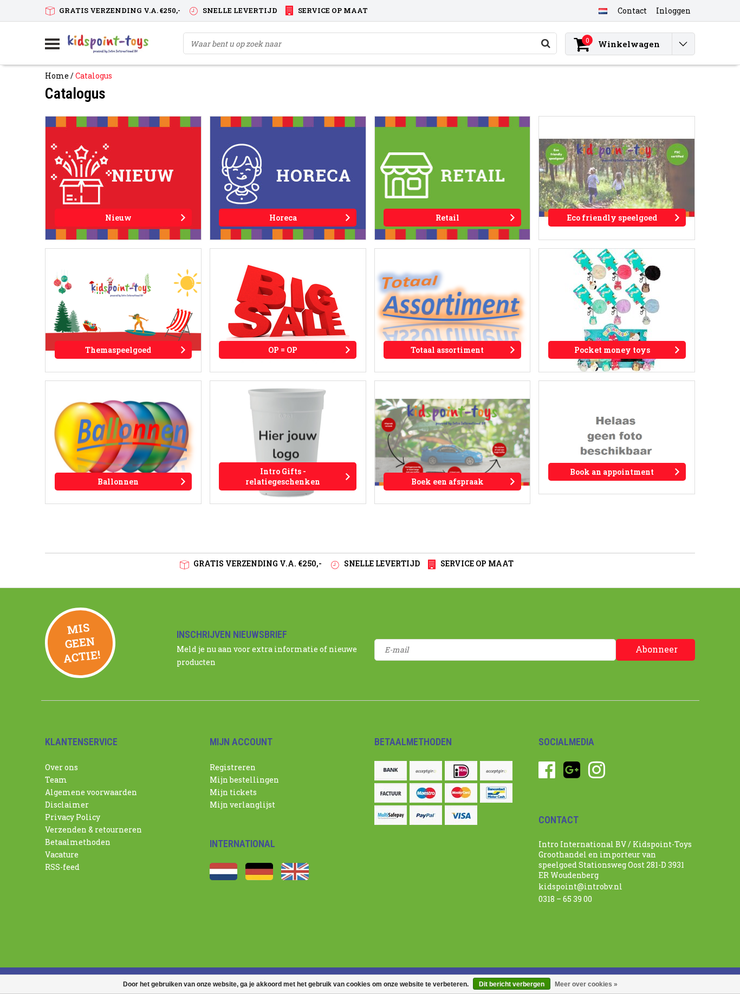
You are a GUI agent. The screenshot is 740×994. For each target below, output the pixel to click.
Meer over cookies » (586, 984)
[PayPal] (426, 815)
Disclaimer (67, 804)
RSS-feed (62, 867)
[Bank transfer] (390, 770)
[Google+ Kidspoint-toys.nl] (571, 774)
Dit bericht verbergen (511, 984)
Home (57, 75)
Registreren (233, 767)
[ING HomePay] (496, 770)
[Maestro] (426, 793)
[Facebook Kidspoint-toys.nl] (546, 774)
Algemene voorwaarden (91, 792)
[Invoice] (390, 793)
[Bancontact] (496, 793)
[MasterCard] (461, 793)
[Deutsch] (259, 877)
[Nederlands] (603, 10)
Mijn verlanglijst (242, 804)
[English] (295, 877)
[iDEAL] (461, 770)
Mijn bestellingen (244, 779)
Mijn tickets (233, 792)
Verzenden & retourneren (93, 829)
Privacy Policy (72, 817)
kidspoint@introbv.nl (580, 886)
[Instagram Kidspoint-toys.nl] (596, 774)
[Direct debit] (426, 770)
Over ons (61, 767)
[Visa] (461, 815)
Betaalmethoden (78, 842)
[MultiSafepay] (390, 815)
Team (56, 779)
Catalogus (93, 75)
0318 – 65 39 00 (565, 899)
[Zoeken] (545, 43)
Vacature (62, 854)
